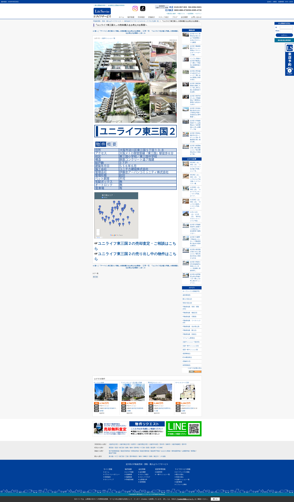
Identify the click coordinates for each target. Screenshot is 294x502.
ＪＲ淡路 (163, 456)
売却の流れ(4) (187, 303)
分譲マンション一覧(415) (191, 342)
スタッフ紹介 (163, 17)
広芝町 (191, 408)
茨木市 (162, 444)
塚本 (113, 408)
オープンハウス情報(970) (191, 291)
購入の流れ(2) (187, 299)
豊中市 (184, 444)
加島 (126, 447)
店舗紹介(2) (186, 361)
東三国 (95, 277)
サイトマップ (109, 479)
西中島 (136, 447)
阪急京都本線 (144, 451)
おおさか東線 (165, 451)
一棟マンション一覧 (163, 474)
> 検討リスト (181, 13)
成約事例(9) (186, 295)
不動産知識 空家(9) (189, 316)
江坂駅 (183, 411)
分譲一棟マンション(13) (191, 346)
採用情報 (143, 482)
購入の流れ (180, 474)
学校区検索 (129, 479)
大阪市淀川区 (108, 408)
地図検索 (129, 477)
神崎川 (145, 456)
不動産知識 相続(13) (190, 313)
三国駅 (129, 411)
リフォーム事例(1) (189, 338)
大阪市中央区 (153, 444)
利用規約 (108, 477)
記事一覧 (146, 31)
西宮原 (141, 408)
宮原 (116, 447)
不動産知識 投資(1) (189, 334)
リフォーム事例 (181, 484)
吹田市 (187, 408)
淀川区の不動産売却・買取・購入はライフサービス (147, 464)
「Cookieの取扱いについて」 (185, 499)
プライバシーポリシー (112, 474)
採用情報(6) (186, 365)
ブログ (174, 17)
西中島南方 (133, 456)
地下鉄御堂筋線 (114, 451)
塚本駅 (101, 411)
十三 (116, 456)
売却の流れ (180, 477)
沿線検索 (129, 474)
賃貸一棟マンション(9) (190, 349)
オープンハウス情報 (182, 472)
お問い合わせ (196, 17)
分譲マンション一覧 (108, 38)
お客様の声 (143, 479)
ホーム (121, 17)
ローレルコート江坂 (182, 382)
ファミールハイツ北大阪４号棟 (131, 382)
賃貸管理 (159, 472)
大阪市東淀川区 (124, 444)
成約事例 (179, 482)
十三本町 (160, 447)
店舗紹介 (151, 17)
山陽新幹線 (185, 451)
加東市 (168, 444)
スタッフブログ (145, 477)
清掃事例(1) (186, 353)
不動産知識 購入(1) (189, 330)
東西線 (193, 451)
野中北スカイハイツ (155, 382)
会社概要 (184, 17)
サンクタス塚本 (99, 382)
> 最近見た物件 (171, 13)
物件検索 (130, 17)
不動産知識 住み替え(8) (191, 326)
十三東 (142, 447)
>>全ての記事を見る (195, 368)
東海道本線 (135, 451)
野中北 (168, 408)
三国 (126, 456)
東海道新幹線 (176, 451)
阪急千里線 (112, 453)
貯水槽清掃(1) (187, 357)
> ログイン (198, 13)
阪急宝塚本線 (125, 451)
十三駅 (156, 411)
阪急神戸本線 (155, 451)
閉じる (215, 499)
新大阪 (111, 456)
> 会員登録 (190, 13)
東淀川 (156, 456)
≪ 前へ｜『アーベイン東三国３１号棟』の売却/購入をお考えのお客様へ (117, 31)
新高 (147, 447)
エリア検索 (129, 472)
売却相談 (141, 17)
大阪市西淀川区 (142, 444)
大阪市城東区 (176, 444)
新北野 (153, 447)
